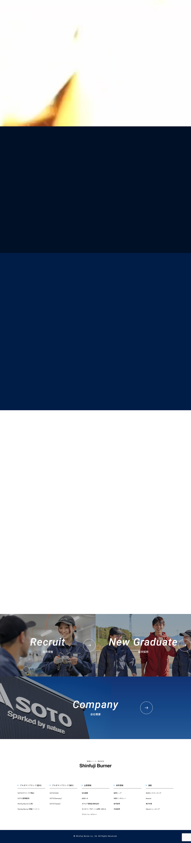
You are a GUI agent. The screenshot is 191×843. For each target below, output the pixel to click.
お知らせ (111, 6)
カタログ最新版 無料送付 (166, 6)
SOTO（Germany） (56, 798)
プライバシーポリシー (89, 814)
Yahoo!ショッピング (153, 809)
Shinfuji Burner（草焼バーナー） (28, 809)
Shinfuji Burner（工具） (25, 803)
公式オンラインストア (153, 793)
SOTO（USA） (54, 793)
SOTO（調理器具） (24, 798)
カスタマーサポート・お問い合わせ (94, 809)
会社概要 (125, 6)
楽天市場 (149, 803)
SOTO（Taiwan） (55, 803)
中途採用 (117, 809)
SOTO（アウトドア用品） (26, 793)
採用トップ (117, 793)
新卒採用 (117, 803)
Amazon (148, 798)
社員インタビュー (120, 798)
